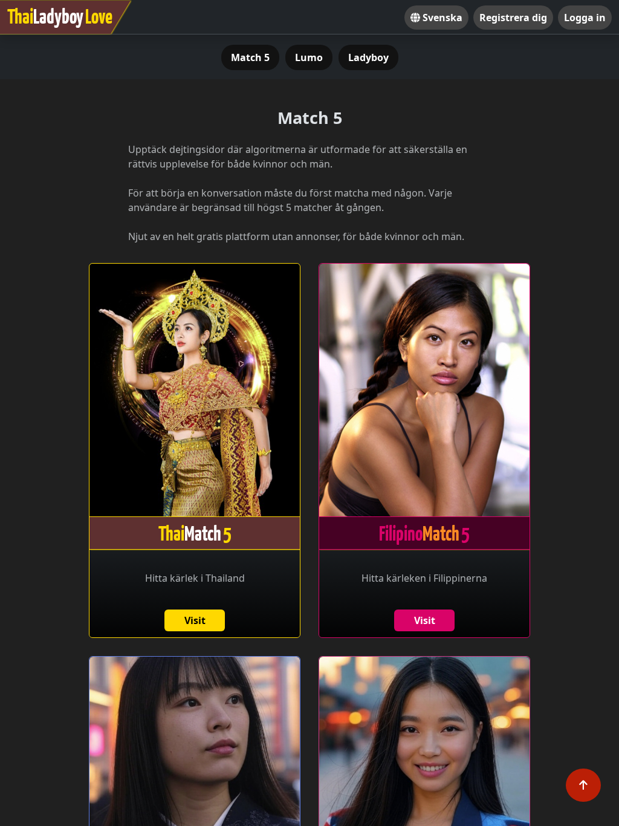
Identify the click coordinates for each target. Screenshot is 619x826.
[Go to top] (583, 785)
